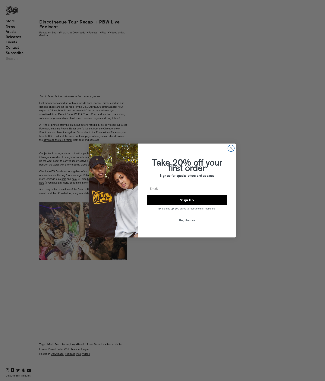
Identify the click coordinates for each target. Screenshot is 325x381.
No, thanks (187, 220)
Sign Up (187, 200)
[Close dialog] (231, 148)
